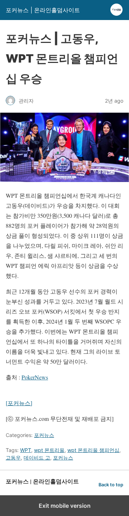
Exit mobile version (65, 505)
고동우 (13, 457)
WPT (25, 450)
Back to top (111, 484)
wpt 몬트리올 (49, 450)
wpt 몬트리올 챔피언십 (93, 450)
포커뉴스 (44, 435)
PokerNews (35, 377)
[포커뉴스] (19, 403)
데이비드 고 (37, 457)
